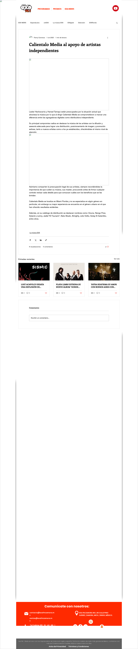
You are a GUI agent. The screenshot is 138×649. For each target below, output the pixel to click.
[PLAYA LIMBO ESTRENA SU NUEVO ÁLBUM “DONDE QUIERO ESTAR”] (69, 271)
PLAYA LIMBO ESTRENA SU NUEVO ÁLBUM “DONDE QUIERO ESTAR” (68, 285)
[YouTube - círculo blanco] (75, 626)
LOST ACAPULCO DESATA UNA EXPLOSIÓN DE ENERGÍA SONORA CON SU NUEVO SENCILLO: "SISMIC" (34, 285)
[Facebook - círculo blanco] (80, 626)
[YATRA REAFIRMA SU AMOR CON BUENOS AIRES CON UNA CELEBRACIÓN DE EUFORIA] (104, 271)
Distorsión (81, 23)
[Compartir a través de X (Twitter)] (35, 240)
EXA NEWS (22, 23)
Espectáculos (34, 23)
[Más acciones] (107, 37)
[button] (117, 23)
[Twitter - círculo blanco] (85, 626)
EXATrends (93, 23)
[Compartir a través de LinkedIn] (41, 240)
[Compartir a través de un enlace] (46, 240)
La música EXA (58, 23)
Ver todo (117, 259)
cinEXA (46, 23)
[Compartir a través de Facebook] (30, 240)
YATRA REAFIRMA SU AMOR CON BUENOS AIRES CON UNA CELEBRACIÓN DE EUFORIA (104, 285)
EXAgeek (71, 23)
